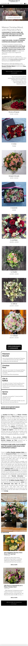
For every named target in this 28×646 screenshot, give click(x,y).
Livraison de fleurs (14, 17)
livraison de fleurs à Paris (16, 59)
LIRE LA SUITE (14, 564)
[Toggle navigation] (2, 6)
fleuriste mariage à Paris (17, 452)
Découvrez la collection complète (14, 72)
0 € (26, 3)
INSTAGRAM (4, 3)
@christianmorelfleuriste (8, 408)
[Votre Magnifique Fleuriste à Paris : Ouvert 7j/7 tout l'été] (14, 543)
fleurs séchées (17, 437)
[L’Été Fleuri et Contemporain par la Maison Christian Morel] (14, 576)
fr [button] (21, 3)
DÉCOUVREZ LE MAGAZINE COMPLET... (14, 603)
